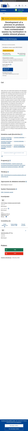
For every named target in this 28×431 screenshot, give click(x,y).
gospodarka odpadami (6, 146)
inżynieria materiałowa (19, 137)
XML (15, 249)
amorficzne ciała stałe (6, 139)
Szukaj (22, 5)
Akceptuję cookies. (14, 425)
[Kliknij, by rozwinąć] (25, 230)
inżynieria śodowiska (19, 141)
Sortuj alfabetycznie (5, 225)
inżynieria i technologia (6, 137)
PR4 (4, 13)
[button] (19, 5)
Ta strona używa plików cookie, (8, 420)
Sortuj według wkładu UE (14, 225)
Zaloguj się (16, 5)
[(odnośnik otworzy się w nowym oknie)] (5, 5)
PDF (15, 253)
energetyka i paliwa (5, 142)
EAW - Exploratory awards (7, 192)
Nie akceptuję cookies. (14, 428)
